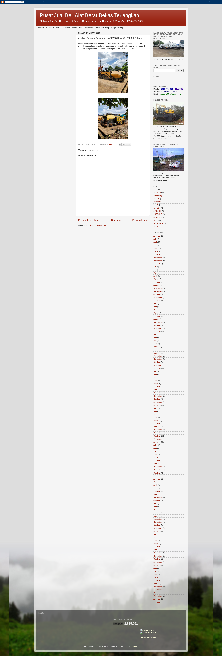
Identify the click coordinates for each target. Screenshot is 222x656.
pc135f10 (157, 211)
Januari (156, 285)
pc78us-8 (157, 217)
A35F (155, 190)
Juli (154, 239)
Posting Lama (140, 220)
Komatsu (157, 208)
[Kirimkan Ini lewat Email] (120, 144)
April (155, 248)
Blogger (135, 646)
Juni (155, 242)
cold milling (157, 196)
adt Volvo (157, 193)
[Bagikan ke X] (125, 144)
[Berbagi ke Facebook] (127, 144)
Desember (157, 258)
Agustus (156, 236)
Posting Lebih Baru (88, 220)
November (157, 261)
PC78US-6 (157, 214)
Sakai (155, 220)
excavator (157, 202)
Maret (155, 251)
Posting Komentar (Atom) (99, 225)
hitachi (156, 205)
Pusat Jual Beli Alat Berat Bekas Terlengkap (89, 15)
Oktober (156, 294)
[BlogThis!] (122, 144)
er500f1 (156, 199)
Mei (154, 245)
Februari (156, 254)
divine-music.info (148, 638)
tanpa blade (158, 223)
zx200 (155, 226)
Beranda (116, 220)
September (157, 298)
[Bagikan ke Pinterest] (130, 144)
